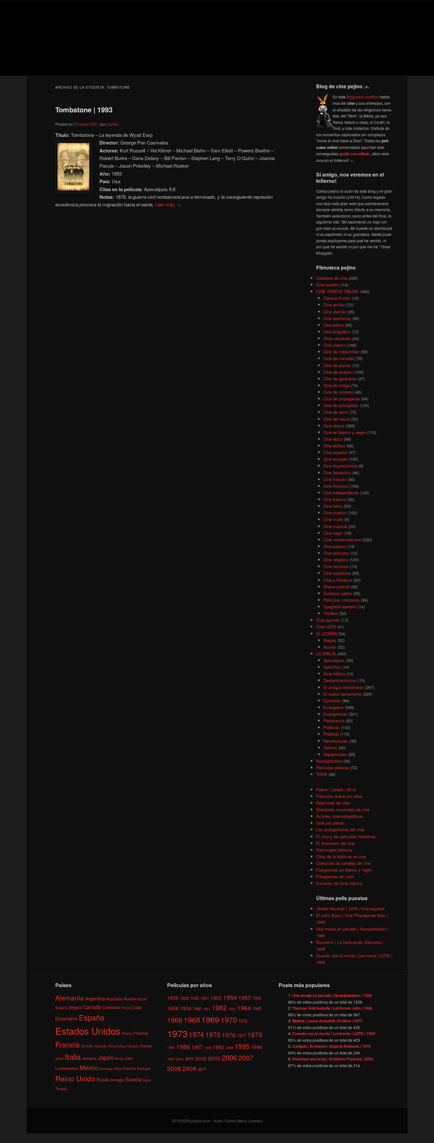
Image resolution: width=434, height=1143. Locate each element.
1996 (256, 1046)
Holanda (100, 1046)
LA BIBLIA (326, 654)
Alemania (69, 997)
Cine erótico (334, 446)
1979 (254, 1034)
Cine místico (335, 513)
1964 (244, 1007)
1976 (229, 1034)
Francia (67, 1044)
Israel (59, 1058)
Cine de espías (337, 365)
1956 (256, 998)
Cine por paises (330, 823)
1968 (192, 1019)
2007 (246, 1057)
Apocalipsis (334, 660)
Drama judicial (336, 587)
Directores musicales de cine (343, 809)
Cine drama (333, 426)
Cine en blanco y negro (344, 432)
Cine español (335, 452)
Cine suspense (337, 573)
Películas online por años (339, 796)
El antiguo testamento (343, 687)
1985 (171, 1047)
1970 (228, 1019)
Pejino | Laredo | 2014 (336, 789)
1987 (197, 1046)
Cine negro (333, 533)
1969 (210, 1019)
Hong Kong (116, 1046)
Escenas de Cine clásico (339, 883)
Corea (126, 1007)
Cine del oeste (336, 419)
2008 (174, 1068)
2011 (202, 1069)
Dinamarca (66, 1018)
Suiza (147, 1080)
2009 (189, 1068)
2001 (189, 1059)
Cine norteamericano (342, 540)
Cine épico (333, 439)
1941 (204, 998)
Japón (105, 1057)
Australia (114, 999)
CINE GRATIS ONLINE (337, 291)
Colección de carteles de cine (343, 863)
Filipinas (140, 1033)
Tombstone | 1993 (83, 109)
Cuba (137, 1007)
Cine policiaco (336, 553)
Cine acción (334, 305)
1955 (244, 997)
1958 (173, 1008)
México (89, 1067)
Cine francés (335, 479)
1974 (196, 1034)
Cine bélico (333, 325)
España (91, 1017)
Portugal (143, 1068)
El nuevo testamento (342, 694)
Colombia (111, 1007)
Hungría (132, 1046)
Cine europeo (335, 459)
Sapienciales (335, 754)
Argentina (95, 998)
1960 (197, 1009)
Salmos (330, 748)
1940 (194, 998)
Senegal (117, 1079)
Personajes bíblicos (334, 850)
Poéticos (331, 727)
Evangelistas (335, 714)
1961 (206, 1008)
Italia (73, 1056)
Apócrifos (332, 667)
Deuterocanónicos (339, 680)
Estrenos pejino (337, 593)
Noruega (106, 1068)
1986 (183, 1046)
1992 (218, 1046)
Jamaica (89, 1058)
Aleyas (329, 640)
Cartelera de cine (331, 278)
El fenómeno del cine (335, 843)
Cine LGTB (326, 627)
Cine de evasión (338, 372)
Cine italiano (334, 499)
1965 (256, 1009)
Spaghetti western (339, 607)
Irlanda (146, 1045)
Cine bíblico (334, 674)
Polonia (129, 1068)
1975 (212, 1034)
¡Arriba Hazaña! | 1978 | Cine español (350, 909)
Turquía (61, 1088)
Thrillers (330, 613)
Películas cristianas (341, 600)
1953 (216, 997)
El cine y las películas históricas (346, 836)
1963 (232, 1008)
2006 (229, 1057)
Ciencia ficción (336, 298)
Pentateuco (333, 721)
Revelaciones (335, 741)
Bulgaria (61, 1007)
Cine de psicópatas (341, 405)
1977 (241, 1036)
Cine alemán (334, 312)
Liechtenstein (66, 1068)
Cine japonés (328, 620)
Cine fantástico (337, 473)
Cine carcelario (337, 338)
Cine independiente (340, 493)
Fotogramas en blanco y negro (344, 870)
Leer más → (168, 204)
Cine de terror (335, 412)
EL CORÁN (326, 634)
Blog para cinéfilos (363, 96)
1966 (174, 1020)
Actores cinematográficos (339, 816)
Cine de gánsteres (340, 379)
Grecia (87, 1045)
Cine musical (335, 526)
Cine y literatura (337, 580)
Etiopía (127, 1033)
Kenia (119, 1058)
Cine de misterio (338, 392)
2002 (201, 1058)
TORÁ (321, 774)
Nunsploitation (329, 761)
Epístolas (332, 701)
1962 (219, 1007)
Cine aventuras (337, 318)
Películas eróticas (332, 768)
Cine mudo (333, 519)
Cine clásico (334, 345)
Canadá (92, 1006)
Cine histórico (336, 486)
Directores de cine (332, 803)
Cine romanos (336, 566)
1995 (242, 1046)
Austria (130, 999)
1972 (242, 1021)
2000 (180, 1059)
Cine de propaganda (341, 399)
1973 (177, 1033)
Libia (129, 1058)
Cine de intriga (336, 385)
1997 (171, 1059)
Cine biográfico (337, 332)
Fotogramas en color (335, 876)
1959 (185, 1008)
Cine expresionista (340, 466)
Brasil (142, 999)
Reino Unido (75, 1078)
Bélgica (75, 1007)
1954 (230, 997)
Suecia (133, 1079)
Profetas (331, 734)
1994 (229, 1047)
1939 (184, 998)
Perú (117, 1068)
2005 (214, 1058)
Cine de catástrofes (341, 352)
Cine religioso (335, 560)
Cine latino (333, 506)
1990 (208, 1047)
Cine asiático (328, 285)
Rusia (102, 1079)
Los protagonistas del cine (340, 829)
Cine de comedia (338, 358)
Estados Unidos (87, 1030)
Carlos (112, 124)
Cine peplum (334, 546)
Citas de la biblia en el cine (341, 856)
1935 (173, 997)
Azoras (329, 647)
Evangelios (333, 707)
